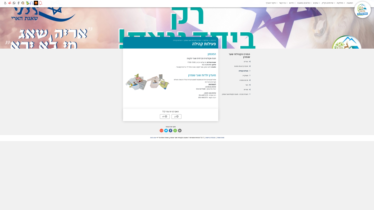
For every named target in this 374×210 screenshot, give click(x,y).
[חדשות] (27, 3)
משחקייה (245, 75)
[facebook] (18, 3)
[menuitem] (350, 3)
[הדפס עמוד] (180, 131)
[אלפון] (31, 3)
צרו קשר (282, 3)
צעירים (246, 61)
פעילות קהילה (243, 71)
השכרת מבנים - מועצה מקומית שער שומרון (235, 94)
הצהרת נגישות (210, 137)
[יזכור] (36, 3)
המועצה (350, 3)
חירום (291, 3)
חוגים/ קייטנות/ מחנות (241, 66)
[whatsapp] (14, 3)
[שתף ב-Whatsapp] (175, 131)
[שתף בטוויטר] (166, 131)
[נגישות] (5, 3)
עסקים (315, 3)
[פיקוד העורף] (40, 3)
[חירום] (9, 3)
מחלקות (340, 3)
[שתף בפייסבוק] (171, 131)
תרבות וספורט (243, 80)
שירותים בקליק (327, 3)
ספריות (246, 89)
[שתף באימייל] (161, 131)
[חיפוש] (23, 3)
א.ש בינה (153, 137)
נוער (246, 85)
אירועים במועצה (303, 3)
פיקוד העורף (271, 3)
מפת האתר (220, 137)
